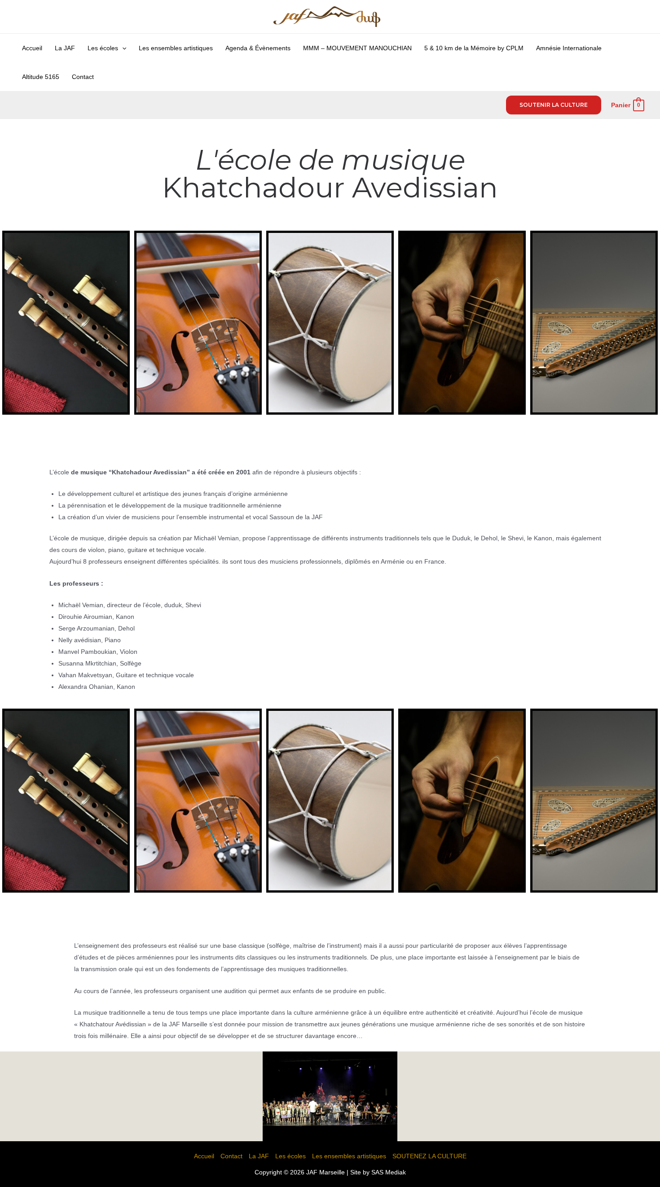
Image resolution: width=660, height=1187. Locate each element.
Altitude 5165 (40, 76)
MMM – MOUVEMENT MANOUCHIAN (357, 48)
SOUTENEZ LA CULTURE (429, 1156)
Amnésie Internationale (569, 48)
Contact (83, 76)
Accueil (32, 48)
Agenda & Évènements (257, 48)
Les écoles (103, 48)
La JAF (65, 48)
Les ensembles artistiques (176, 48)
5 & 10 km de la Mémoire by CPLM (474, 48)
